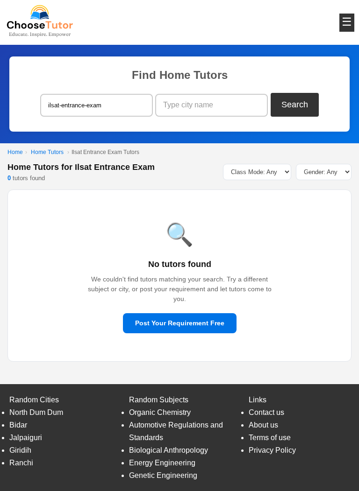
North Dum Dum (36, 412)
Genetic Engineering (163, 475)
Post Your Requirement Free (179, 323)
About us (263, 425)
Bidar (18, 425)
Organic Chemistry (160, 412)
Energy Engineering (162, 463)
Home (15, 152)
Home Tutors (47, 152)
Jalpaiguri (25, 438)
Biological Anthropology (168, 450)
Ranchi (21, 463)
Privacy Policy (272, 450)
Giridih (20, 450)
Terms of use (270, 438)
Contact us (266, 412)
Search (294, 104)
